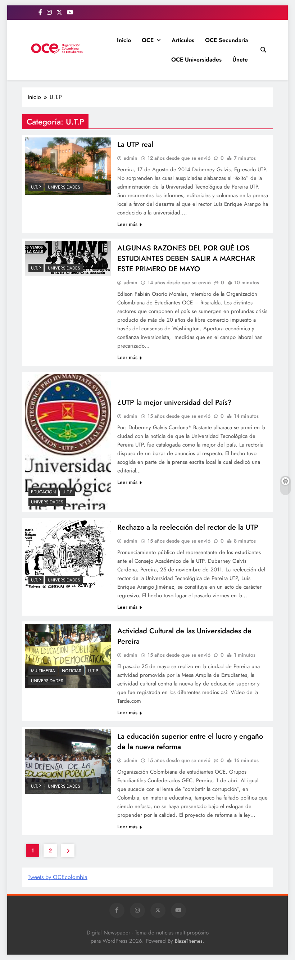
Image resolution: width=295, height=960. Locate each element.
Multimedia (43, 670)
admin (130, 158)
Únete (240, 59)
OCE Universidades (196, 59)
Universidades (64, 187)
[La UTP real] (68, 166)
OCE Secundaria (226, 40)
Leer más (127, 224)
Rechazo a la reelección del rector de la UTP (187, 527)
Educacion (43, 492)
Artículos (183, 40)
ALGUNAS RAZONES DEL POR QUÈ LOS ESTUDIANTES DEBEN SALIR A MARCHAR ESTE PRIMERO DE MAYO (186, 258)
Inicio (124, 40)
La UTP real (135, 144)
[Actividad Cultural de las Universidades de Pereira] (68, 656)
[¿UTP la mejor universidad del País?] (68, 442)
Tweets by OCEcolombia (57, 877)
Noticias (71, 670)
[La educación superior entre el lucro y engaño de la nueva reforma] (68, 761)
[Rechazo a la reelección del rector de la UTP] (68, 554)
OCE (148, 40)
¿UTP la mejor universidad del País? (174, 402)
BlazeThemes (189, 941)
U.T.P (36, 187)
